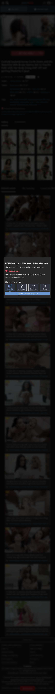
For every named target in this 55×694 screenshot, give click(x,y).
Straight (10, 289)
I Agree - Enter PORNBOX (27, 293)
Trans (45, 289)
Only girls (21, 289)
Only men (33, 289)
